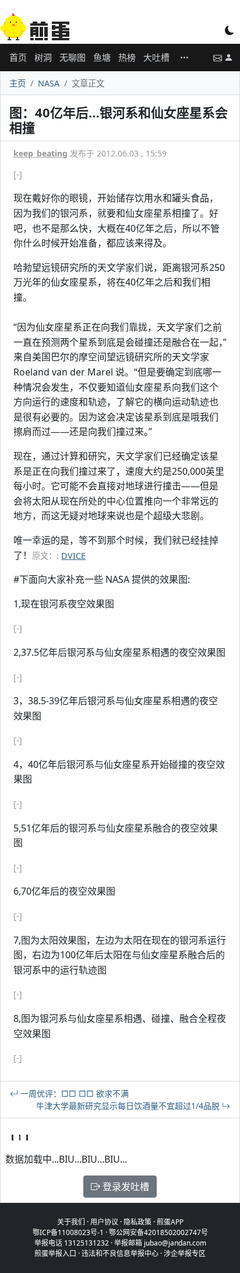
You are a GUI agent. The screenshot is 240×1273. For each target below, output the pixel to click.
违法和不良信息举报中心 (120, 1253)
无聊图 (72, 57)
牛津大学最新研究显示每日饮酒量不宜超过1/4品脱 (129, 1105)
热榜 (127, 57)
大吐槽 (156, 57)
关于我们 (71, 1222)
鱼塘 (102, 57)
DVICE (73, 555)
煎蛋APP (170, 1222)
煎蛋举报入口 (55, 1253)
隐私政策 (137, 1222)
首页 (18, 57)
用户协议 (104, 1222)
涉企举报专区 (185, 1253)
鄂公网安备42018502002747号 (158, 1232)
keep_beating (40, 153)
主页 (17, 83)
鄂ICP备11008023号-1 (68, 1232)
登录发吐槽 (124, 1186)
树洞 (43, 57)
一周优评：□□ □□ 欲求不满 (73, 1093)
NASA (48, 83)
